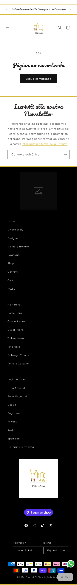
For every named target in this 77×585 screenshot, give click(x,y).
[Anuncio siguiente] (70, 9)
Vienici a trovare (18, 246)
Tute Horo (13, 346)
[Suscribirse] (65, 154)
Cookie (11, 404)
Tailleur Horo (15, 338)
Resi (10, 430)
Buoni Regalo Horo (19, 396)
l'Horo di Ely (32, 577)
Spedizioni (13, 438)
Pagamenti (14, 413)
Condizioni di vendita (20, 447)
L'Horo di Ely (15, 229)
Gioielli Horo (15, 329)
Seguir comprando (39, 78)
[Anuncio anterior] (7, 9)
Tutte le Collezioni (18, 363)
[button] (7, 28)
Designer (13, 238)
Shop (10, 263)
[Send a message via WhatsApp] (70, 563)
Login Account (16, 379)
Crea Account (16, 388)
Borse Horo (14, 313)
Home (11, 221)
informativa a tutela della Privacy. (44, 144)
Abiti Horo (14, 304)
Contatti (12, 271)
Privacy (12, 421)
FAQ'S (11, 288)
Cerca (11, 280)
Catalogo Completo (19, 355)
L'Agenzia (13, 255)
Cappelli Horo (16, 321)
